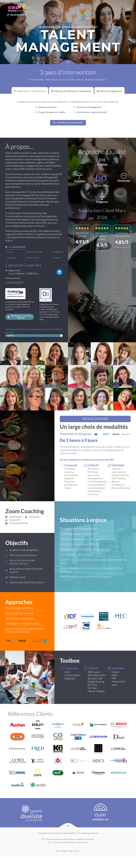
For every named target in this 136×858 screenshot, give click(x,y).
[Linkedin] (59, 272)
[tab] (30, 91)
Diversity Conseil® (46, 833)
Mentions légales (62, 833)
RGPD (72, 833)
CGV (79, 833)
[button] (128, 8)
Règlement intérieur (90, 833)
